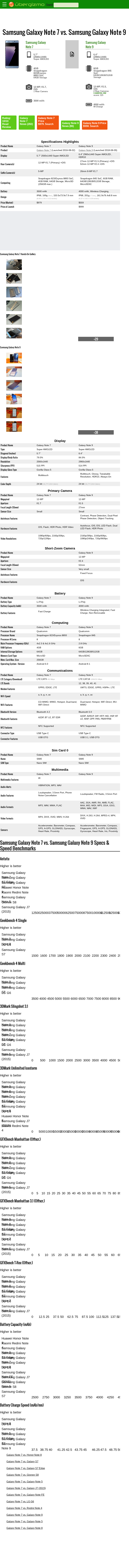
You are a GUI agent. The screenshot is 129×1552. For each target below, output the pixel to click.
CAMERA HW (99, 93)
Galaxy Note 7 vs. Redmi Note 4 (24, 1508)
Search (49, 5)
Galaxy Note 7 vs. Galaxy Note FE (25, 1494)
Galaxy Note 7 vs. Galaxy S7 (22, 1461)
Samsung (31, 42)
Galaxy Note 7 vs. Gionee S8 (22, 1475)
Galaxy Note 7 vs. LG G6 (20, 1501)
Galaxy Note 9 (86, 150)
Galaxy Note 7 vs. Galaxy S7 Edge (25, 1468)
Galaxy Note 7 (44, 150)
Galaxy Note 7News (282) (26, 121)
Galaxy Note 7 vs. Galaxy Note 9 (24, 1515)
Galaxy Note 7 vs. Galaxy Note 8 (24, 1528)
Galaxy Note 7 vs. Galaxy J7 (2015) (26, 1488)
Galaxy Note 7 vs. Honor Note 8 (24, 1455)
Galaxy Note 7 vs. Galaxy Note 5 (24, 1481)
